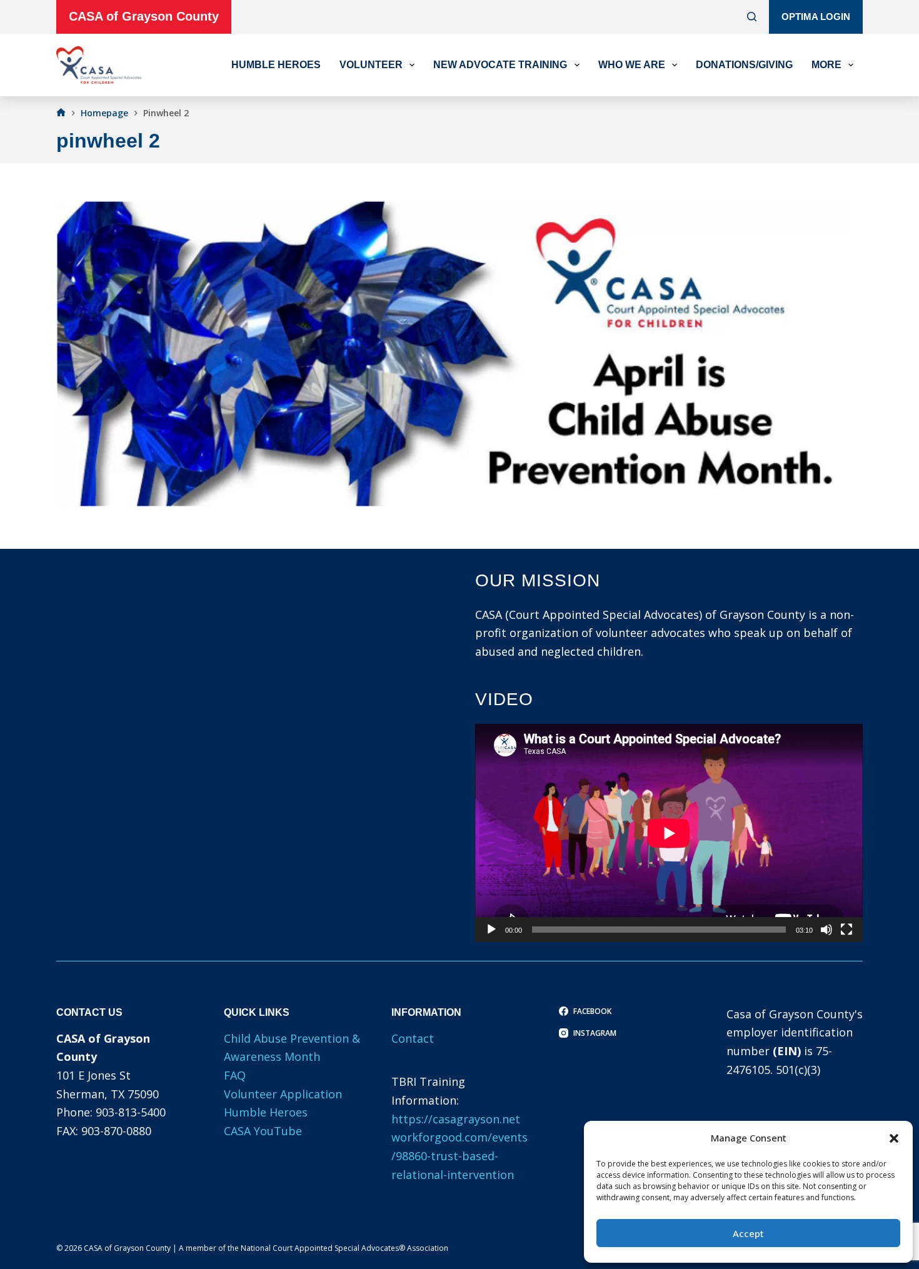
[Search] (751, 16)
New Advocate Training (500, 64)
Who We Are (631, 64)
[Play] (491, 929)
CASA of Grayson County (144, 16)
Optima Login (815, 16)
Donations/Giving (744, 64)
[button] (894, 1138)
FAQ (235, 1075)
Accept (748, 1233)
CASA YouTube (263, 1130)
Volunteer (371, 64)
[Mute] (826, 929)
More (826, 64)
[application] (669, 833)
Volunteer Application (283, 1093)
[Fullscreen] (846, 929)
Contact (412, 1038)
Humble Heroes (276, 64)
